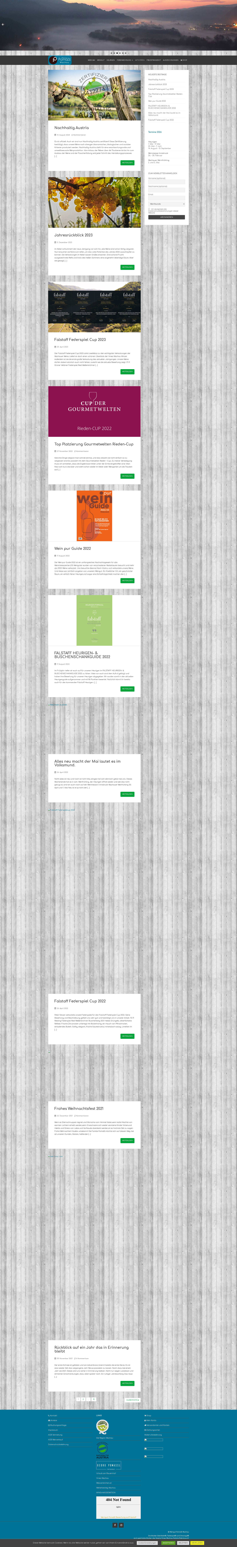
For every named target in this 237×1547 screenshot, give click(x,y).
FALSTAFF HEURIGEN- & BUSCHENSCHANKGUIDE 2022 (82, 655)
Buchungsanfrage (58, 1425)
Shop (184, 60)
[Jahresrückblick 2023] (94, 202)
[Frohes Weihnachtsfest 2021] (94, 1076)
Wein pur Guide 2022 (72, 549)
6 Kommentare (82, 1358)
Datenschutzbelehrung (58, 1444)
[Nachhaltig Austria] (94, 95)
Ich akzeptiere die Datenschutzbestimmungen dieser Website (163, 211)
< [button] (3, 25)
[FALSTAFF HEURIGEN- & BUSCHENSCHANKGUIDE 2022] (94, 620)
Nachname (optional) (157, 186)
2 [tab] (114, 53)
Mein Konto (151, 1420)
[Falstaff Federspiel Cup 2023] (94, 307)
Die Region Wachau (104, 1438)
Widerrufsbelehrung (153, 1435)
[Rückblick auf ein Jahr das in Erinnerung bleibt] (94, 1247)
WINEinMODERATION (105, 1493)
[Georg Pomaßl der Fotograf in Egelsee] (108, 1465)
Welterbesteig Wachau (106, 1488)
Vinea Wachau (102, 1478)
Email (150, 194)
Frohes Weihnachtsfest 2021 (78, 1109)
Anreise (53, 1420)
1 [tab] (111, 53)
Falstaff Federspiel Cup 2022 (80, 1001)
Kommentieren (80, 135)
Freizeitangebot (154, 60)
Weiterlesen (127, 163)
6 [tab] (125, 53)
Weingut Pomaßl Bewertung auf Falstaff (118, 1517)
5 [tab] (122, 53)
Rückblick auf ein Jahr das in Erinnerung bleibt (91, 1349)
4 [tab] (120, 53)
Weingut (100, 60)
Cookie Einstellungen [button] (147, 1543)
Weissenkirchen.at (104, 1483)
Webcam (91, 60)
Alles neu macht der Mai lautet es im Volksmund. (87, 763)
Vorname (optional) (156, 178)
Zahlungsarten (153, 1430)
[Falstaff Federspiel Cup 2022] (94, 901)
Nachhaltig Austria (71, 128)
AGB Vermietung (55, 1435)
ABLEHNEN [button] (183, 1543)
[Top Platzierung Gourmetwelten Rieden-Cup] (94, 411)
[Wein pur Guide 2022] (94, 516)
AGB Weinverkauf (55, 1440)
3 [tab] (117, 53)
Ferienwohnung (124, 60)
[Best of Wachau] (102, 1427)
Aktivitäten (140, 60)
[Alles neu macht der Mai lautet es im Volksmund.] (94, 728)
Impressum (53, 1430)
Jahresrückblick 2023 (73, 235)
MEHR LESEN (197, 1543)
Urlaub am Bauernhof (106, 1473)
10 (94, 1399)
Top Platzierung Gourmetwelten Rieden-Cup (93, 444)
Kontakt (53, 1416)
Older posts (132, 1400)
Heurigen (111, 60)
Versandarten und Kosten (157, 1425)
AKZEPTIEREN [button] (168, 1543)
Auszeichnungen (170, 60)
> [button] (234, 25)
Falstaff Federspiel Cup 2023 (80, 340)
